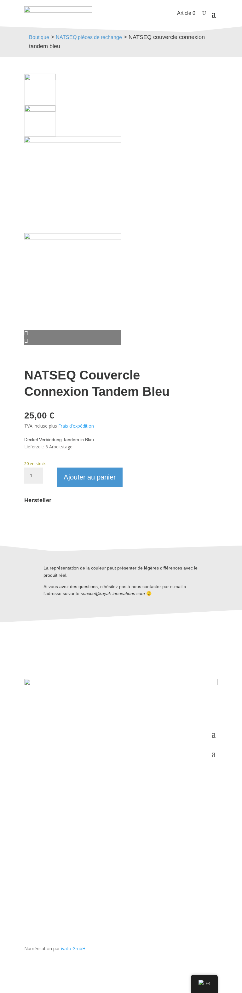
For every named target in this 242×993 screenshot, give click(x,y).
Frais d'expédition (76, 426)
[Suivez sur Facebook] (200, 653)
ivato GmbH (73, 948)
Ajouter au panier (90, 477)
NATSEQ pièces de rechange (89, 37)
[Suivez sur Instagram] (213, 653)
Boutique (39, 37)
